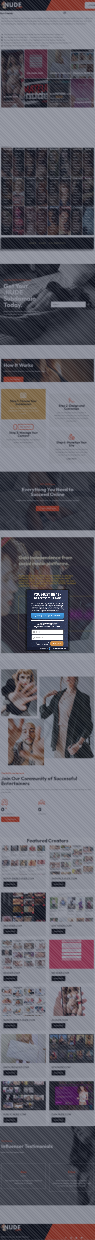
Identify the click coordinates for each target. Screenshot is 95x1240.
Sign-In (58, 644)
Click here (38, 644)
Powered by (44, 648)
